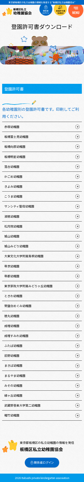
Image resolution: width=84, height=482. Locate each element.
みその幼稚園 (13, 385)
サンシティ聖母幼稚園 (19, 206)
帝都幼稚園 (11, 276)
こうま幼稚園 (13, 196)
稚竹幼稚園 (11, 415)
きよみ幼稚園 (13, 186)
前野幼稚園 (11, 355)
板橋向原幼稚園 (14, 146)
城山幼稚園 (11, 236)
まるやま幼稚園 (14, 375)
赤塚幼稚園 (11, 127)
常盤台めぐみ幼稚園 (17, 306)
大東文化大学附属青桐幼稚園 (24, 256)
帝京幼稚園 (11, 266)
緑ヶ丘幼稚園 (13, 395)
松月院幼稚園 (13, 226)
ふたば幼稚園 (13, 345)
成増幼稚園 (11, 326)
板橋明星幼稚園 (14, 156)
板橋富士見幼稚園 (16, 136)
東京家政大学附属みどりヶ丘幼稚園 (28, 286)
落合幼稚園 (11, 166)
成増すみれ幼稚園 (16, 336)
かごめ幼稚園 (13, 176)
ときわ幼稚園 (13, 296)
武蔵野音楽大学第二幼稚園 (22, 405)
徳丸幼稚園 (11, 316)
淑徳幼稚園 (11, 216)
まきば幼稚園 (13, 365)
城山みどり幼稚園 (16, 246)
